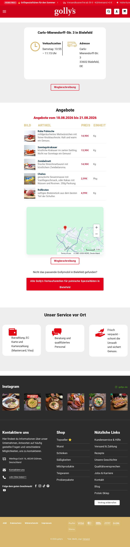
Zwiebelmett (44, 161)
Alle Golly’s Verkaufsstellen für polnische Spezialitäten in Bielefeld (65, 284)
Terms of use (66, 253)
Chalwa (42, 174)
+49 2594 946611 (17, 477)
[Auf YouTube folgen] (4, 490)
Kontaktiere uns (17, 469)
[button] (4, 11)
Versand (86, 539)
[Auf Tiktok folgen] (44, 486)
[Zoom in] (96, 227)
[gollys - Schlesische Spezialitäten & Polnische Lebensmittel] (65, 11)
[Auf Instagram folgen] (40, 486)
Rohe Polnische (46, 131)
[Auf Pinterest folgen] (48, 486)
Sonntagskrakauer (47, 147)
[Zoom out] (96, 234)
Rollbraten (43, 189)
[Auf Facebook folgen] (35, 486)
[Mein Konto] (116, 11)
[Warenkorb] (124, 11)
